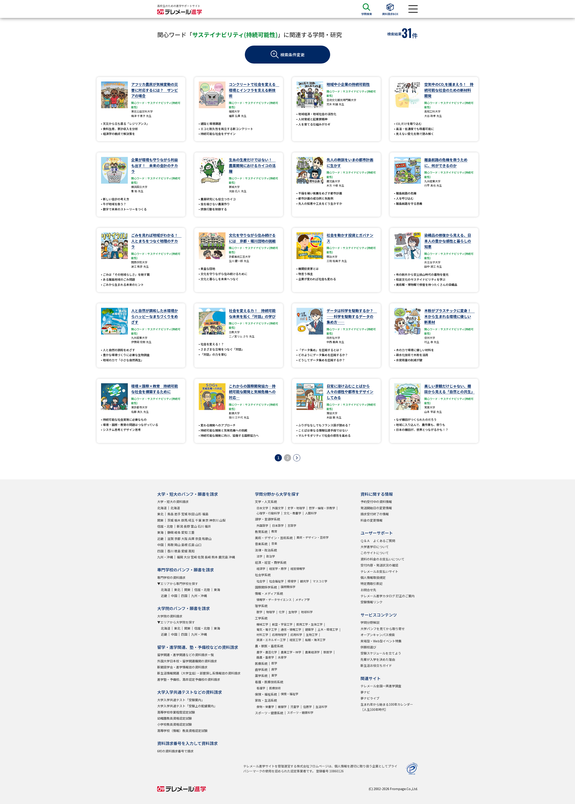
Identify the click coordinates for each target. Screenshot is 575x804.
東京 (205, 520)
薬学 (274, 675)
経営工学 (295, 640)
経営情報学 (297, 568)
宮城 (184, 514)
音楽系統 (261, 544)
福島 (205, 514)
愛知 (184, 532)
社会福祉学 (276, 581)
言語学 (292, 525)
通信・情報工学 (291, 629)
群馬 (184, 520)
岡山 (177, 544)
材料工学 (262, 634)
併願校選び (368, 647)
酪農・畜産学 (265, 657)
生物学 (292, 612)
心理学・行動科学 (268, 513)
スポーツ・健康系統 (269, 713)
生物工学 (312, 634)
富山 (194, 526)
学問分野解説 (369, 622)
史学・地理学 (296, 508)
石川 (201, 526)
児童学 (294, 707)
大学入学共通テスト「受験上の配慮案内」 (187, 706)
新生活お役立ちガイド (376, 665)
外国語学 (262, 525)
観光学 (304, 581)
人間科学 (311, 513)
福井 (208, 526)
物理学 (270, 612)
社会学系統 (263, 575)
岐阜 (177, 532)
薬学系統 (261, 675)
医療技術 (275, 688)
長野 (187, 526)
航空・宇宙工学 (282, 624)
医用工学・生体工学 (309, 624)
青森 (170, 514)
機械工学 (262, 624)
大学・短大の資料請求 (173, 501)
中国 (160, 544)
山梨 (222, 520)
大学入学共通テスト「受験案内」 (180, 700)
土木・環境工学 (328, 629)
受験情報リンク (371, 602)
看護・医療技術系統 (269, 682)
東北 (160, 514)
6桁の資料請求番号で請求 (175, 751)
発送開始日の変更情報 (376, 508)
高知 (191, 551)
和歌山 (207, 538)
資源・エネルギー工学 (271, 640)
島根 (184, 544)
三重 (191, 532)
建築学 (309, 629)
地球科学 (307, 612)
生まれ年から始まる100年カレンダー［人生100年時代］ (386, 706)
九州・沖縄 (165, 557)
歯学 (274, 669)
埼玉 (191, 520)
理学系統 (261, 606)
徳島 (177, 551)
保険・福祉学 (289, 694)
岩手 (177, 514)
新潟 (180, 526)
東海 (160, 532)
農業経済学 (312, 652)
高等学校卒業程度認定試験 (176, 712)
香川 (170, 551)
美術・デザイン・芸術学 (312, 537)
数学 (259, 612)
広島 (191, 544)
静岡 (170, 532)
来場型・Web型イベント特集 (381, 641)
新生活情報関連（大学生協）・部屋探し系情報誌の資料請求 (199, 673)
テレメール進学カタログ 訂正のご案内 (387, 596)
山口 (198, 544)
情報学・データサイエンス (274, 599)
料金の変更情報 (371, 520)
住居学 (307, 707)
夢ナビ (365, 692)
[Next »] (296, 457)
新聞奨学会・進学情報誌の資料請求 (182, 667)
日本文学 (262, 508)
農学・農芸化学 (267, 652)
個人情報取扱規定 (373, 577)
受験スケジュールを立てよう (380, 653)
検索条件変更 (292, 54)
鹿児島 (223, 557)
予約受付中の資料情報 (376, 501)
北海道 (162, 508)
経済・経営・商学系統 (270, 562)
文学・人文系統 (266, 501)
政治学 (270, 556)
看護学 (261, 688)
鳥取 (170, 544)
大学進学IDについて (374, 546)
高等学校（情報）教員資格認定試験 (182, 730)
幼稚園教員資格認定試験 (174, 718)
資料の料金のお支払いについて (382, 559)
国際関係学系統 (266, 587)
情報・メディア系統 (269, 593)
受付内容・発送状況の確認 (379, 565)
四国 (160, 551)
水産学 (282, 657)
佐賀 (201, 557)
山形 (198, 514)
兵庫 (191, 538)
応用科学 (296, 634)
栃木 (177, 520)
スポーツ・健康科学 (300, 712)
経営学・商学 (278, 568)
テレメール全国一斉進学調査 (380, 686)
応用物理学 (279, 634)
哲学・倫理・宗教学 (322, 508)
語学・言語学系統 (267, 519)
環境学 (292, 581)
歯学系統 (261, 669)
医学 (274, 663)
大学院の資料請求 (169, 616)
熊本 (215, 557)
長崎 (208, 557)
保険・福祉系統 (266, 694)
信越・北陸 (165, 526)
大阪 (184, 538)
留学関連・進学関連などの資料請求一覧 (185, 654)
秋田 (191, 514)
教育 (274, 531)
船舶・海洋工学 (315, 640)
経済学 (261, 568)
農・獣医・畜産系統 (269, 646)
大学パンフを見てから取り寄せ (382, 628)
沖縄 (232, 557)
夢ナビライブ (369, 698)
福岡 (180, 557)
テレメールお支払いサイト (379, 571)
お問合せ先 (368, 590)
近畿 (160, 538)
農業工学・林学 (291, 652)
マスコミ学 (320, 581)
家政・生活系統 (266, 700)
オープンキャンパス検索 (377, 634)
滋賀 (170, 538)
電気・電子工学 (267, 629)
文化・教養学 (292, 513)
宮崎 (194, 557)
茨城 (170, 520)
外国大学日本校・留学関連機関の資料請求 (187, 661)
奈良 (198, 538)
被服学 (282, 707)
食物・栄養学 (265, 707)
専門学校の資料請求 (171, 577)
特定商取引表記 (371, 583)
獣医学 (327, 652)
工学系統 (261, 618)
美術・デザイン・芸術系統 (274, 537)
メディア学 (302, 599)
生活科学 (321, 707)
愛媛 (184, 551)
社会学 (261, 581)
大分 (187, 557)
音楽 (274, 543)
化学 (282, 612)
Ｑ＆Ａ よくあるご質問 (377, 540)
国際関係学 (288, 587)
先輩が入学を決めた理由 (377, 659)
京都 (177, 538)
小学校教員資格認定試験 (174, 724)
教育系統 (261, 531)
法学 (259, 556)
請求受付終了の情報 (374, 514)
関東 (160, 520)
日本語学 (278, 525)
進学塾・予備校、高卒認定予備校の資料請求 (188, 679)
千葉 (198, 520)
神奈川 (214, 520)
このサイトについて (374, 553)
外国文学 (278, 508)
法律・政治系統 (266, 550)
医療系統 (261, 663)
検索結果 (394, 34)
